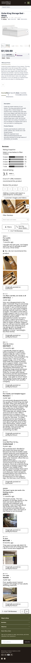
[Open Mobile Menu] (28, 3)
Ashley (5, 19)
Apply (3, 58)
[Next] (27, 31)
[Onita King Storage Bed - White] (15, 31)
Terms (8, 58)
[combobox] (15, 7)
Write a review (18, 17)
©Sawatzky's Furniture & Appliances (9, 651)
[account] (25, 3)
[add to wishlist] (3, 85)
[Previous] (3, 31)
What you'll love (6, 62)
